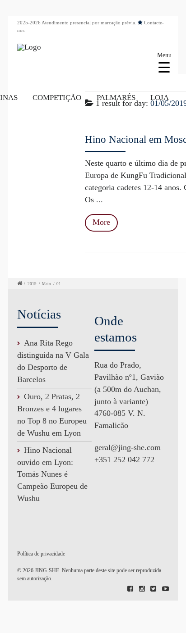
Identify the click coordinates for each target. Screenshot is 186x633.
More (101, 222)
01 (58, 284)
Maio (46, 284)
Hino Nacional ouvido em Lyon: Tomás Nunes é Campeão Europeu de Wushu (52, 474)
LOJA (159, 97)
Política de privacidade (41, 554)
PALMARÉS (116, 97)
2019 (32, 284)
